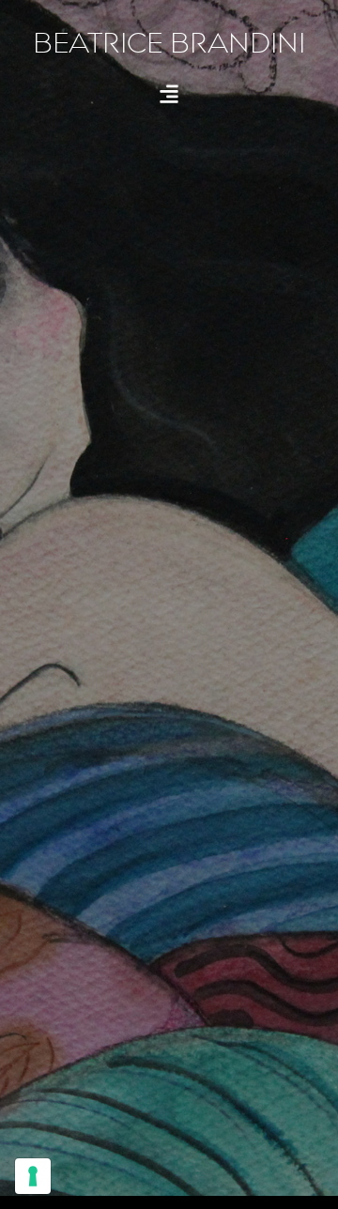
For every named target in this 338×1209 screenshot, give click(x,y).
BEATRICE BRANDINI (169, 43)
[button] (169, 93)
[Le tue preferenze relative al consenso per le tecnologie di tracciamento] (33, 1176)
